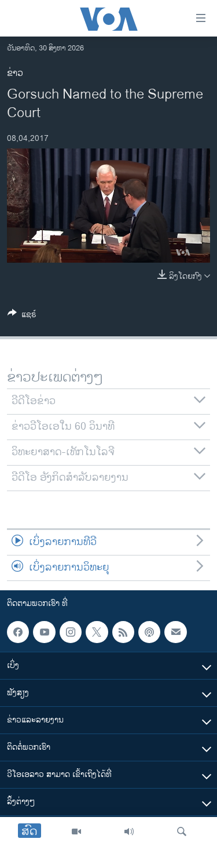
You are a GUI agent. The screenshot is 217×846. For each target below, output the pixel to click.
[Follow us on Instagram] (71, 632)
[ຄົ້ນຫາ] (181, 831)
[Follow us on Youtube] (44, 632)
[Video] (76, 831)
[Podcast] (149, 632)
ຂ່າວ (15, 73)
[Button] (22, 316)
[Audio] (129, 831)
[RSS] (123, 632)
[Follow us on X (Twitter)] (97, 632)
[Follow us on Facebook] (18, 632)
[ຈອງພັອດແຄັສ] (175, 632)
